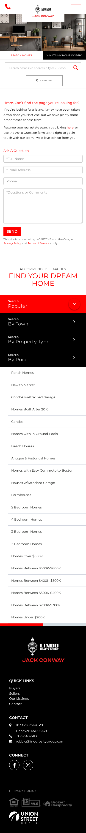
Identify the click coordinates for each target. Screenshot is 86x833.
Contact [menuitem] (15, 704)
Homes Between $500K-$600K (36, 568)
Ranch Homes (22, 373)
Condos (17, 422)
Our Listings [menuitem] (19, 698)
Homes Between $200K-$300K (36, 605)
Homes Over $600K (27, 556)
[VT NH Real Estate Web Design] (43, 817)
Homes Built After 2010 (29, 409)
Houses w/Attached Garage (33, 483)
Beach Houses (22, 446)
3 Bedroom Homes (26, 532)
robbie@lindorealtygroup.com (40, 741)
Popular (17, 306)
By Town (18, 324)
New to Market (23, 385)
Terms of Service (38, 243)
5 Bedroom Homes (26, 507)
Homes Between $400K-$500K (36, 581)
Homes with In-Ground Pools (34, 434)
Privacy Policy (12, 243)
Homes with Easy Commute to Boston (42, 470)
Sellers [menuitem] (14, 693)
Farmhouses (21, 495)
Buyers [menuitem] (14, 688)
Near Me (46, 80)
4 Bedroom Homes (26, 519)
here (70, 127)
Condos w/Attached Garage (33, 397)
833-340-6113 (26, 736)
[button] (76, 68)
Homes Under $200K (28, 617)
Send (12, 231)
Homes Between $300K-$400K (36, 593)
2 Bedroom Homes (26, 544)
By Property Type (29, 341)
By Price (18, 359)
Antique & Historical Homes (33, 458)
